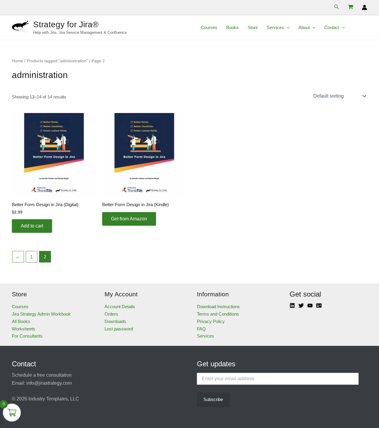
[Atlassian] (319, 305)
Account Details (120, 306)
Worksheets (23, 328)
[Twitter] (301, 305)
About (304, 27)
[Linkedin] (292, 305)
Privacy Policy (211, 321)
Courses (209, 27)
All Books (21, 321)
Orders (111, 313)
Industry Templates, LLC (53, 398)
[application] (287, 27)
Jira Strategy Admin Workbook (41, 313)
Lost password (119, 328)
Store (253, 27)
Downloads (115, 321)
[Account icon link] (364, 7)
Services (275, 27)
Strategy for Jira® (66, 24)
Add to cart (32, 225)
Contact (331, 27)
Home (17, 61)
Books (232, 27)
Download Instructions (218, 306)
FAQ (201, 328)
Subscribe (213, 399)
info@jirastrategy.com (49, 383)
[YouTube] (310, 305)
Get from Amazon (129, 218)
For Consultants (27, 335)
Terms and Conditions (218, 313)
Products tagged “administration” (57, 61)
